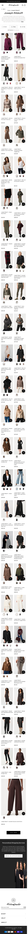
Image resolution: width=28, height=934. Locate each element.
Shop (3, 914)
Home (8, 10)
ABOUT (4, 922)
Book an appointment (13, 856)
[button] (2, 5)
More (22, 21)
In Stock (5, 26)
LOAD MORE (13, 832)
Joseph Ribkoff (15, 10)
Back (4, 9)
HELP (3, 918)
